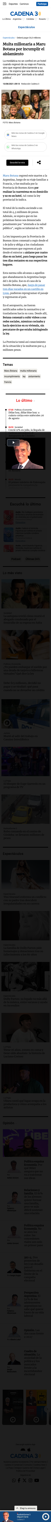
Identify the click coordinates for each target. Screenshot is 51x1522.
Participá (42, 4)
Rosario (42, 19)
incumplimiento (12, 376)
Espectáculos (9, 38)
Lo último (24, 400)
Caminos (24, 4)
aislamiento (34, 376)
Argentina (17, 19)
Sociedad (19, 427)
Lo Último (6, 19)
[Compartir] (39, 162)
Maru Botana (10, 175)
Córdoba (30, 19)
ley (24, 376)
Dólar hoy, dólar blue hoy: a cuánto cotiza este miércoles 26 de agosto (26, 415)
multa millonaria (28, 370)
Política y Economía (23, 410)
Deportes (13, 4)
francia (7, 382)
